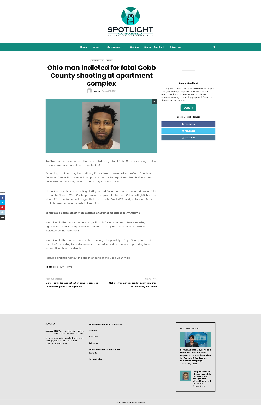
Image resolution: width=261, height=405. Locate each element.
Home (83, 47)
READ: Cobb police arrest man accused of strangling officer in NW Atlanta (93, 213)
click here (58, 340)
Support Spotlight (154, 47)
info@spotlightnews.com (56, 343)
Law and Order (97, 61)
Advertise (175, 47)
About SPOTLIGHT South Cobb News (105, 324)
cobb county (59, 267)
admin (96, 91)
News (96, 47)
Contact (93, 330)
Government (114, 47)
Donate (188, 107)
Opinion (134, 47)
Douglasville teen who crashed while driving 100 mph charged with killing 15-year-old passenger (202, 377)
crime (69, 267)
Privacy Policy (95, 359)
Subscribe (93, 343)
